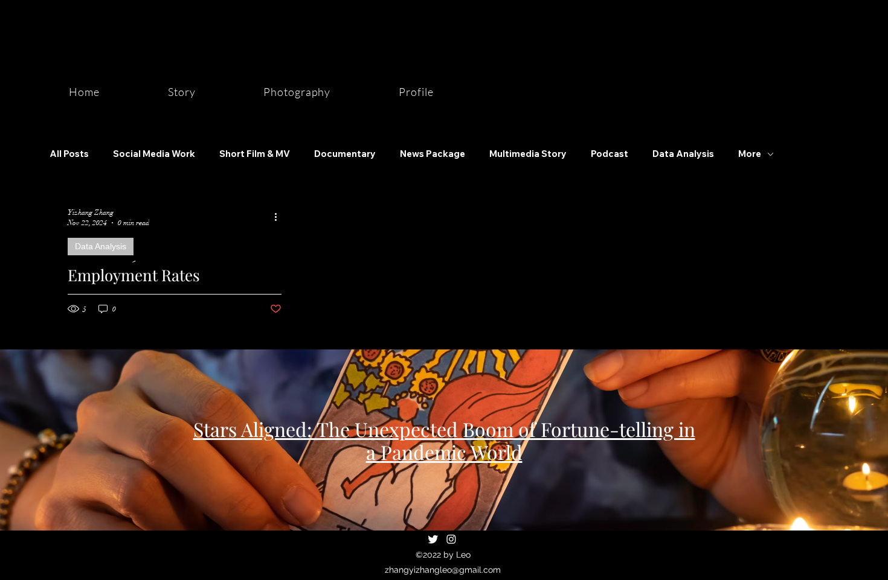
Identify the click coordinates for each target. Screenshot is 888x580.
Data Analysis (683, 153)
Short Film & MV (254, 153)
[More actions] (279, 216)
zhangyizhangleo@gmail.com (443, 570)
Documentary (345, 153)
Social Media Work (154, 153)
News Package (432, 153)
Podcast (609, 153)
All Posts (69, 153)
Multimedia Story (528, 153)
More (749, 153)
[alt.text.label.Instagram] (451, 539)
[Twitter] (433, 539)
